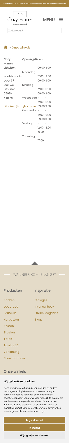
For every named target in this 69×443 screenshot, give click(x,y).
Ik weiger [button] (34, 427)
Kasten (9, 326)
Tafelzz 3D (11, 345)
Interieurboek (44, 306)
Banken (9, 300)
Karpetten (11, 319)
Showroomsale (14, 358)
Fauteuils (10, 313)
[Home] (6, 47)
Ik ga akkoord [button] (34, 420)
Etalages (41, 300)
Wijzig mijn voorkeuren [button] (34, 435)
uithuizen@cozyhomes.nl (20, 106)
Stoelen (9, 332)
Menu (49, 20)
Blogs (38, 319)
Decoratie (11, 306)
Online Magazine (46, 313)
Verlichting (11, 352)
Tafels (8, 339)
